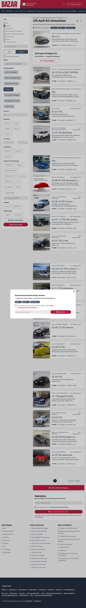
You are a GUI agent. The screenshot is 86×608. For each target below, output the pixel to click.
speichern (62, 312)
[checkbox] (43, 307)
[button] (74, 291)
